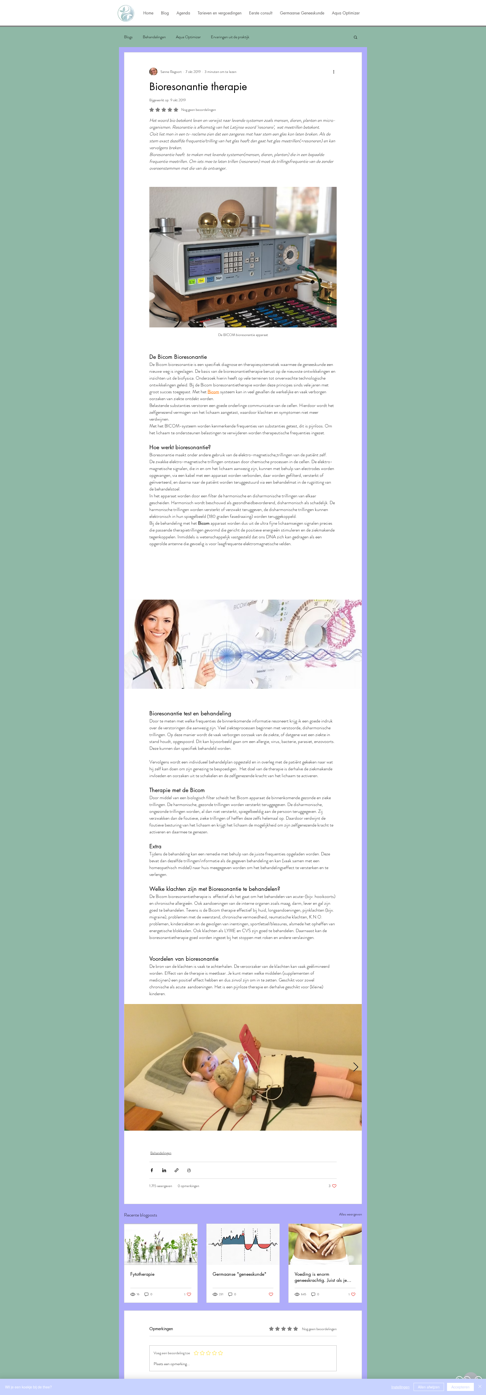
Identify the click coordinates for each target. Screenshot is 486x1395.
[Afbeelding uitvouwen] (243, 1067)
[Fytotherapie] (160, 1244)
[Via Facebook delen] (151, 1170)
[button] (355, 37)
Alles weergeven (350, 1214)
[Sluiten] (480, 1387)
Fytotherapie (142, 1274)
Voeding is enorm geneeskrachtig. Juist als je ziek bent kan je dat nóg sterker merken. (321, 1277)
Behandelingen (154, 37)
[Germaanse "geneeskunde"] (243, 1244)
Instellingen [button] (400, 1386)
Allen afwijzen (429, 1386)
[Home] (126, 13)
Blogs (128, 37)
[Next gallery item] (356, 1067)
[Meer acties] (334, 72)
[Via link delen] (176, 1170)
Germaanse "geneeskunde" (239, 1274)
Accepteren (460, 1386)
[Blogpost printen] (189, 1170)
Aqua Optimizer (188, 37)
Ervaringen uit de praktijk (230, 37)
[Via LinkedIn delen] (164, 1170)
